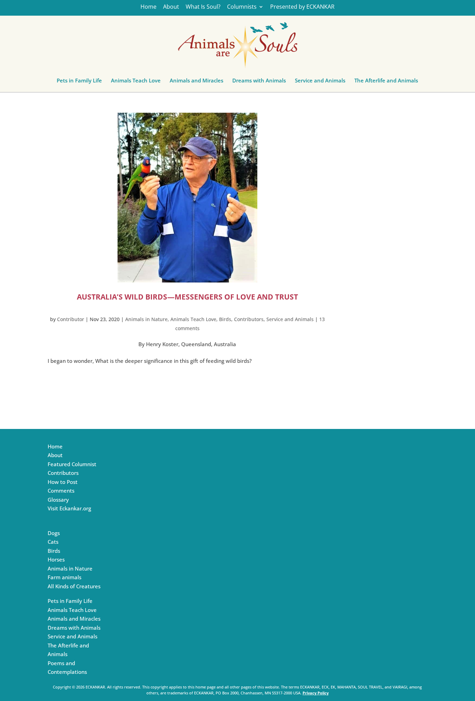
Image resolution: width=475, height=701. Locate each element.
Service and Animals (320, 82)
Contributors (249, 319)
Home (148, 7)
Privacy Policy (316, 692)
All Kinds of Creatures (74, 586)
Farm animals (64, 577)
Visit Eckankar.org (69, 508)
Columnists (242, 7)
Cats (53, 541)
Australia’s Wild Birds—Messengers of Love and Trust (187, 297)
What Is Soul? (203, 7)
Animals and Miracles (196, 82)
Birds (225, 319)
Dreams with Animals (259, 82)
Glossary (58, 499)
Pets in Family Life (79, 82)
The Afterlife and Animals (386, 82)
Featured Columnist (72, 464)
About (171, 7)
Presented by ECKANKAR (302, 7)
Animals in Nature (146, 319)
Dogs (54, 532)
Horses (56, 559)
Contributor (70, 319)
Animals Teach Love (136, 82)
